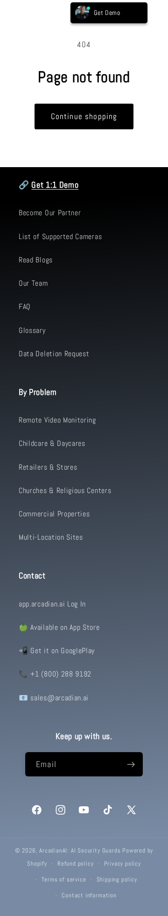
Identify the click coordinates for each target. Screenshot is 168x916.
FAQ (25, 306)
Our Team (33, 283)
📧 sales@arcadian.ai (54, 698)
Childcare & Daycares (52, 443)
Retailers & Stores (48, 467)
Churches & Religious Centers (65, 490)
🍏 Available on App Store (59, 627)
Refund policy (75, 863)
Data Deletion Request (54, 354)
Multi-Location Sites (51, 537)
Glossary (32, 330)
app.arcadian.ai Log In (52, 604)
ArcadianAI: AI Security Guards (79, 850)
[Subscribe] (131, 764)
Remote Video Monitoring (57, 420)
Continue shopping (84, 116)
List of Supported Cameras (60, 236)
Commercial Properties (54, 514)
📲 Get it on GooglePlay (57, 650)
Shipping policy (117, 879)
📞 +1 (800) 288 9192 (55, 674)
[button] (22, 13)
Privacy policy (122, 863)
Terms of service (64, 879)
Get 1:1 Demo (54, 185)
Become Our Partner (50, 213)
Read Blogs (36, 260)
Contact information (89, 895)
